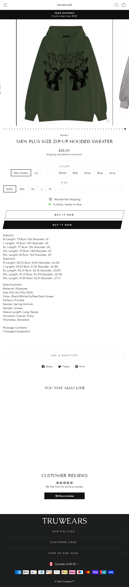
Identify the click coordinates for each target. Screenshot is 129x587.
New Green (21, 173)
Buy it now (62, 224)
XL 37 (94, 189)
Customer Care (63, 542)
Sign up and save (64, 553)
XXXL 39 (63, 189)
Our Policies (63, 531)
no (36, 173)
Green (48, 173)
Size (64, 182)
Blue (100, 173)
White (62, 173)
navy (112, 173)
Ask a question (64, 355)
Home (63, 135)
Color (64, 166)
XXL (22, 189)
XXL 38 (79, 189)
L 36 (107, 189)
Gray (87, 173)
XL (33, 189)
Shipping (51, 154)
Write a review (64, 496)
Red (75, 173)
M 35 (119, 189)
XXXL (9, 189)
